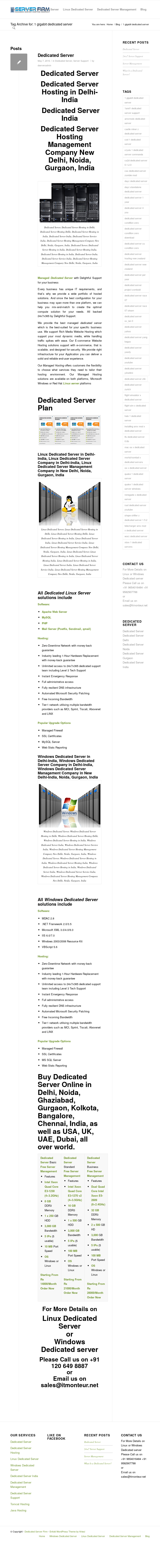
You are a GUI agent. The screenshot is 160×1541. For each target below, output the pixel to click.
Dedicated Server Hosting (20, 1450)
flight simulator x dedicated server (133, 397)
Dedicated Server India (24, 1476)
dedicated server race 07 (136, 297)
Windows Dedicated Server (22, 1467)
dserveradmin (44, 65)
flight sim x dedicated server (135, 407)
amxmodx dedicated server (135, 121)
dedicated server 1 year (134, 199)
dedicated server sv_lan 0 (133, 318)
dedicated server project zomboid (133, 287)
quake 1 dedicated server (134, 476)
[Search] (13, 28)
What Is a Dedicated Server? (98, 1463)
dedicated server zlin (135, 378)
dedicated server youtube (133, 360)
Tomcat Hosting (19, 1504)
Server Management (132, 63)
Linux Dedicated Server (24, 1459)
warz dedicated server (136, 536)
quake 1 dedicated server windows (134, 486)
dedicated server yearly (133, 350)
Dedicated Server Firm (36, 1531)
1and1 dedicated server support (133, 110)
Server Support (81, 60)
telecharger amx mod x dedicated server (135, 528)
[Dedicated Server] (18, 62)
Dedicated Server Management (20, 1484)
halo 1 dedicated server (133, 418)
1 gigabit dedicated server (134, 100)
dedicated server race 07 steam (136, 308)
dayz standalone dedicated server (133, 189)
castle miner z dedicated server (133, 131)
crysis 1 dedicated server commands (134, 152)
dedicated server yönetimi (133, 370)
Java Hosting (18, 1510)
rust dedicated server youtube (135, 507)
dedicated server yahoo (133, 329)
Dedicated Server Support (20, 1495)
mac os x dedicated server (134, 449)
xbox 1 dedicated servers (133, 544)
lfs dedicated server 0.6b (135, 439)
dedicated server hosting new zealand (135, 256)
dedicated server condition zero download (133, 233)
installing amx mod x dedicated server (135, 428)
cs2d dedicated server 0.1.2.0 (136, 162)
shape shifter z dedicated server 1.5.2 (136, 517)
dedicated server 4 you (134, 210)
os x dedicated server (136, 467)
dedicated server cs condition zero (135, 246)
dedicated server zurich (133, 387)
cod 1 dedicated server (133, 141)
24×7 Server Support (133, 56)
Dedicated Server (56, 55)
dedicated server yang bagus (136, 339)
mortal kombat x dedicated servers (134, 459)
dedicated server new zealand (135, 266)
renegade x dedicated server (135, 497)
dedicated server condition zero (133, 220)
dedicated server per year (135, 277)
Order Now (47, 1288)
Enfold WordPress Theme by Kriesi (67, 1531)
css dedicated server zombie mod (135, 173)
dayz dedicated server (136, 181)
